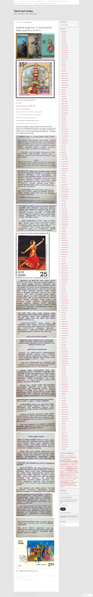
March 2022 (64, 154)
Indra (61, 462)
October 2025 (64, 55)
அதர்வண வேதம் (63, 473)
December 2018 (65, 245)
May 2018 (64, 261)
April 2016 (64, 319)
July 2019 (64, 228)
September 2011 (65, 446)
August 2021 (64, 170)
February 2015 (65, 351)
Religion (70, 468)
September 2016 (65, 307)
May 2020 (64, 205)
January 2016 (64, 326)
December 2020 (65, 189)
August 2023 (64, 115)
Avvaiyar (66, 455)
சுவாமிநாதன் (62, 478)
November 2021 (65, 163)
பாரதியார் (76, 482)
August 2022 (64, 143)
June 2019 (64, 231)
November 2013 (65, 386)
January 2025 (64, 75)
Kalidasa (66, 463)
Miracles (64, 524)
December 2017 (65, 272)
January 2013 (64, 409)
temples (62, 472)
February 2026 (65, 45)
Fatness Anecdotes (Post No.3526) (23, 1)
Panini (61, 466)
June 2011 (64, 449)
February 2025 (65, 73)
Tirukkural (65, 472)
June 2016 (64, 314)
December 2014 (65, 356)
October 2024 (64, 82)
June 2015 (64, 342)
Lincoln (70, 462)
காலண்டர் (65, 477)
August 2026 (64, 31)
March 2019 (64, 238)
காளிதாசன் (70, 477)
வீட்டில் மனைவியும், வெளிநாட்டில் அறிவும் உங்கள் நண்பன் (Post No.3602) (45, 3)
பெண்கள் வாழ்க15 (30, 579)
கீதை (73, 477)
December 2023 (65, 106)
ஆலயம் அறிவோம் (73, 473)
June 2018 (64, 259)
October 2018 (64, 249)
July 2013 (64, 395)
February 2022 (65, 157)
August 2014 (64, 365)
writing (76, 472)
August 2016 (64, 310)
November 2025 (65, 52)
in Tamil (63, 462)
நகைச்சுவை (67, 480)
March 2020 (64, 210)
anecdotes (69, 453)
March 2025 (64, 71)
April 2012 (64, 430)
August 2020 (64, 198)
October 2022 (64, 138)
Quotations (62, 468)
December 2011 (65, 439)
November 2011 (65, 442)
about (15, 1)
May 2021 (64, 177)
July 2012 (64, 423)
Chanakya (75, 457)
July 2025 (64, 61)
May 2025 (64, 66)
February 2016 (65, 323)
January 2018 (64, 270)
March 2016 (64, 321)
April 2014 (64, 374)
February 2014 (65, 379)
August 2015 (64, 337)
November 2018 (65, 247)
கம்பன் (62, 477)
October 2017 (64, 277)
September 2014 (65, 363)
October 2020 (64, 194)
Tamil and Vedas (23, 11)
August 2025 (64, 59)
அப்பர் (69, 473)
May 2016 (64, 317)
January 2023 (64, 131)
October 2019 (64, 221)
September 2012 (65, 419)
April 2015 (64, 347)
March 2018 (64, 266)
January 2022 (64, 159)
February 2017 (65, 296)
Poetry (73, 466)
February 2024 (65, 101)
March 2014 (64, 377)
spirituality (69, 470)
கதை (76, 475)
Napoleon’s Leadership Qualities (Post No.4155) (38, 1)
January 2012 (64, 437)
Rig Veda (75, 468)
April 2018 (64, 263)
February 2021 (65, 184)
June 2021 (64, 175)
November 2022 (65, 136)
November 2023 (65, 108)
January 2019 (64, 242)
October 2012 (64, 416)
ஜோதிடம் (69, 478)
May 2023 (64, 122)
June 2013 (64, 398)
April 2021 (64, 180)
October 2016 (64, 305)
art (73, 453)
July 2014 (64, 368)
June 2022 (64, 147)
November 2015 (65, 330)
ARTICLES (62, 456)
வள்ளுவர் (69, 485)
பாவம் (20, 579)
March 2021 (64, 182)
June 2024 (64, 92)
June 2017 (64, 286)
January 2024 (64, 103)
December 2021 (65, 161)
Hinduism (64, 461)
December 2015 (65, 328)
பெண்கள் (62, 483)
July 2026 (64, 34)
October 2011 (64, 444)
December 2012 (65, 412)
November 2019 (65, 219)
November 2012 (65, 414)
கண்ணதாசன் (73, 475)
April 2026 (64, 41)
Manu (73, 464)
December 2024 (65, 78)
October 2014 (64, 361)
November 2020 (65, 191)
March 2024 (64, 99)
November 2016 (65, 303)
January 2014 (64, 381)
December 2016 (65, 300)
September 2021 (65, 168)
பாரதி (72, 482)
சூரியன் (66, 478)
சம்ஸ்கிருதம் (76, 477)
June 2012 (64, 426)
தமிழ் (75, 478)
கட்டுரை (68, 475)
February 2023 (65, 129)
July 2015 (64, 340)
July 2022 (64, 145)
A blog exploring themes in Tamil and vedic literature (25, 13)
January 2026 (64, 48)
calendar (71, 457)
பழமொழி (71, 480)
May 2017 (64, 289)
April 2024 (64, 96)
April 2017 (64, 291)
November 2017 (65, 275)
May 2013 (64, 400)
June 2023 (64, 119)
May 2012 (64, 428)
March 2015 (64, 349)
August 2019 (64, 226)
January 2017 (64, 298)
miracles (76, 464)
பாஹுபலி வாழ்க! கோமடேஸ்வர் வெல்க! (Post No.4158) (23, 3)
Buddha (68, 457)
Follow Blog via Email (66, 497)
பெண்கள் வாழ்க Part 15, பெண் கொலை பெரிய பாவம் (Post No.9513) (34, 29)
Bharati (69, 456)
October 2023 (64, 110)
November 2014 (65, 358)
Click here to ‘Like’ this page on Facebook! (68, 517)
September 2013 (65, 391)
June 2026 (64, 36)
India (76, 461)
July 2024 (64, 89)
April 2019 (64, 235)
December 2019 (65, 217)
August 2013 (64, 393)
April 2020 (64, 208)
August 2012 (64, 421)
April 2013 (64, 402)
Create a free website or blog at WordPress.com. (25, 594)
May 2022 (64, 150)
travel (69, 472)
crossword (61, 459)
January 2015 (64, 354)
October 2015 (64, 333)
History (70, 461)
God (67, 459)
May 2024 (64, 94)
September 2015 (65, 335)
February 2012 (65, 435)
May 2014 (64, 372)
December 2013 (65, 384)
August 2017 (64, 282)
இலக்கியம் (63, 475)
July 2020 (64, 201)
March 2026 (64, 43)
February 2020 (65, 212)
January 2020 (64, 215)
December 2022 (65, 133)
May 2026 (64, 38)
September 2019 (65, 224)
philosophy (69, 466)
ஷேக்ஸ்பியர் (62, 486)
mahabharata (69, 464)
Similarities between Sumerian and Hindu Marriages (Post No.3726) (59, 1)
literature (72, 462)
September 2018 (65, 252)
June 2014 (64, 370)
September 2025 (65, 57)
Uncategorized (23, 577)
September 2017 (65, 279)
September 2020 (65, 196)
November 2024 (65, 80)
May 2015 (64, 344)
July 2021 (64, 173)
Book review (73, 456)
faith (65, 459)
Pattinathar (64, 466)
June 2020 (64, 203)
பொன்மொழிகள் (68, 484)
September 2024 (65, 85)
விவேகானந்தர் (74, 485)
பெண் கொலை (23, 579)
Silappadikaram (62, 470)
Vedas (73, 472)
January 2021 (64, 187)
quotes (66, 468)
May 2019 (64, 233)
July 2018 (64, 256)
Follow (63, 509)
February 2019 (65, 240)
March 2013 (64, 405)
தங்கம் (72, 478)
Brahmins (64, 457)
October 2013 (64, 388)
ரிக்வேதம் (65, 485)
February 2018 (65, 268)
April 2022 (64, 152)
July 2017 (64, 284)
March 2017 (64, 293)
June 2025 (64, 64)
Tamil (75, 470)
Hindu (70, 459)
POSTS (76, 466)
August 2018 (64, 254)
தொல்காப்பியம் (62, 480)
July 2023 (64, 117)
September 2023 (65, 112)
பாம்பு (70, 482)
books (61, 457)
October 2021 (64, 166)
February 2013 (65, 407)
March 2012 (64, 432)
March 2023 (64, 126)
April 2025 (64, 68)
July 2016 (64, 312)
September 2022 (65, 140)
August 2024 (64, 87)
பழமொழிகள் (64, 482)
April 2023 (64, 124)
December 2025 (65, 50)
